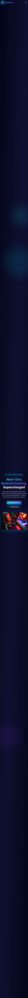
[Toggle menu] (25, 2)
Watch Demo (14, 506)
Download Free (15, 502)
